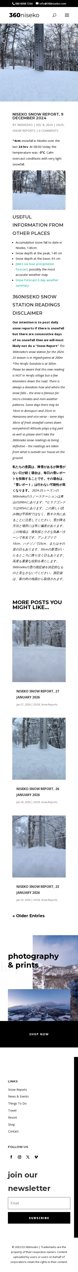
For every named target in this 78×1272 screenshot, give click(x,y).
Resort (12, 1117)
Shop (11, 1124)
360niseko (25, 125)
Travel (12, 1110)
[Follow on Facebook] (11, 1157)
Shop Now (39, 1034)
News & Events (18, 1096)
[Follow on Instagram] (19, 1157)
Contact (13, 1131)
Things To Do (17, 1103)
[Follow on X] (28, 1157)
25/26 (36, 704)
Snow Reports (23, 131)
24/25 (60, 125)
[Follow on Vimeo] (36, 1157)
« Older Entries (28, 915)
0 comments (48, 131)
